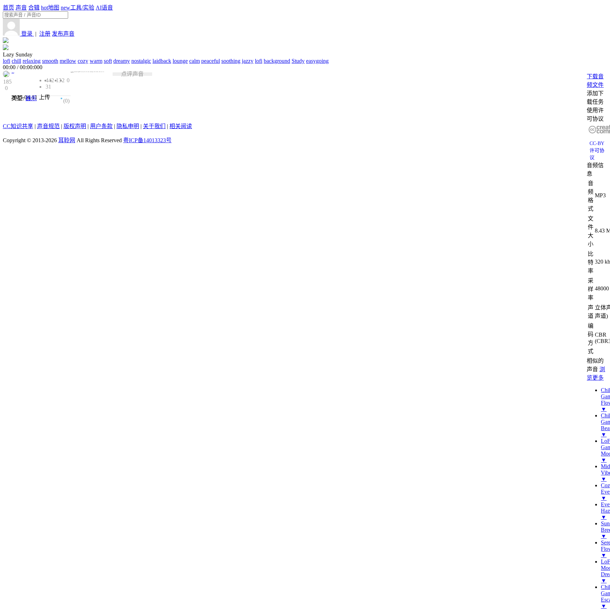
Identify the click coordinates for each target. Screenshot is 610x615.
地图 (50, 8)
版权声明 (75, 126)
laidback (161, 61)
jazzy (247, 61)
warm (96, 61)
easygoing (317, 61)
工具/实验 (77, 8)
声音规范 (48, 126)
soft (108, 61)
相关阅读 (180, 126)
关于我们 (154, 126)
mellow (68, 61)
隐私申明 (127, 126)
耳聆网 (66, 140)
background (277, 61)
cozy (83, 61)
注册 (44, 34)
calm (194, 61)
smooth (50, 61)
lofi (6, 61)
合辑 (34, 8)
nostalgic (141, 61)
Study (298, 61)
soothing (230, 61)
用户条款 (101, 126)
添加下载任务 (595, 97)
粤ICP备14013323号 (147, 140)
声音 (21, 8)
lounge (180, 61)
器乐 (31, 98)
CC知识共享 (18, 126)
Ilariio (13, 72)
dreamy (121, 61)
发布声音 (63, 34)
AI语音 (104, 8)
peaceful (210, 61)
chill (16, 61)
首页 (8, 8)
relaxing (32, 61)
